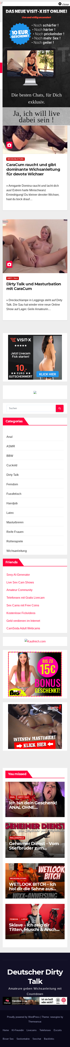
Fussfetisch (13, 493)
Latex (10, 512)
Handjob (12, 503)
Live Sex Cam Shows (20, 582)
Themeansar (34, 1021)
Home (6, 1030)
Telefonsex (45, 1030)
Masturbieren (15, 522)
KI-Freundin (18, 1030)
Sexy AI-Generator (18, 574)
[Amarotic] (35, 726)
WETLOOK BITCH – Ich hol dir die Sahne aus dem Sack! (32, 889)
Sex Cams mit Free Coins (22, 605)
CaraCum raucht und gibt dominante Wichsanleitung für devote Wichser (33, 169)
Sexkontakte (23, 1038)
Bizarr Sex (8, 1038)
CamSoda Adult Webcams (23, 628)
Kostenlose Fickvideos (20, 613)
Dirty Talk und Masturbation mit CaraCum (33, 286)
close (65, 4)
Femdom (12, 484)
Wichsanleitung (15, 159)
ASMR (10, 446)
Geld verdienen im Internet (23, 620)
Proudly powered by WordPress (23, 1017)
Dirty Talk (12, 278)
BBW (9, 455)
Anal (9, 436)
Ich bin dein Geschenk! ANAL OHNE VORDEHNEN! (33, 807)
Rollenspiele (14, 541)
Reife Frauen (15, 531)
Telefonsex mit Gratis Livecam (25, 597)
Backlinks (49, 1038)
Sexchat (36, 1038)
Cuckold (11, 465)
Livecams (32, 1030)
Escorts (58, 1030)
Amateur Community (19, 589)
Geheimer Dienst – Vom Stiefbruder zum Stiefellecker (34, 848)
